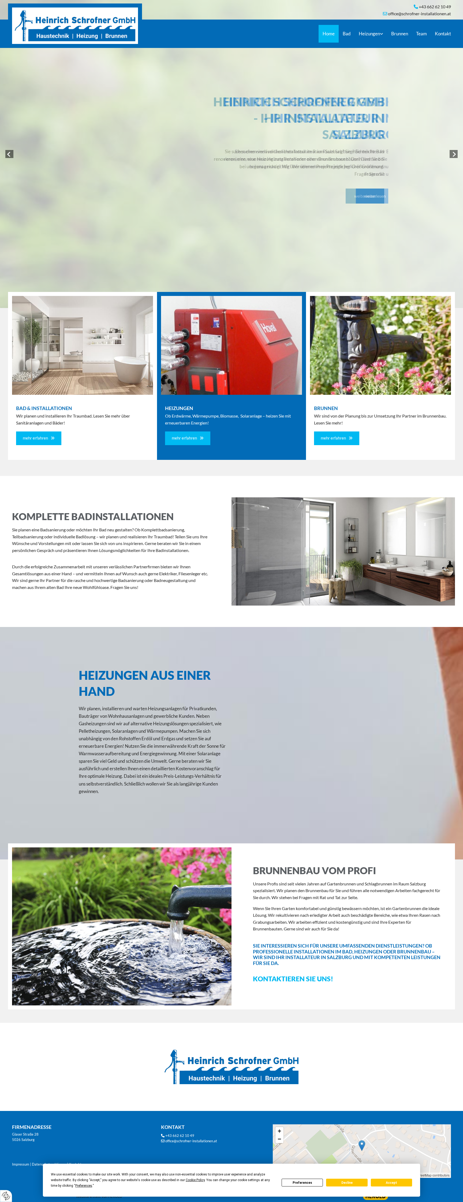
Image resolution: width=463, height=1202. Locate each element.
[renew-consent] (6, 1196)
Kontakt (443, 33)
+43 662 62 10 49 (179, 1135)
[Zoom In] (279, 1131)
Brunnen (399, 33)
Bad (347, 33)
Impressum (20, 1164)
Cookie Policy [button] (195, 1180)
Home (329, 33)
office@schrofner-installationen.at (191, 1141)
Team (421, 33)
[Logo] (77, 23)
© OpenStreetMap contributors (427, 1175)
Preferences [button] (83, 1186)
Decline (347, 1183)
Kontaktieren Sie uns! (293, 979)
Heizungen (369, 33)
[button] (365, 196)
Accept (391, 1183)
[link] (371, 34)
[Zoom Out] (279, 1139)
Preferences (302, 1183)
